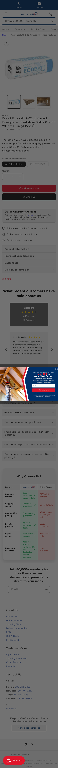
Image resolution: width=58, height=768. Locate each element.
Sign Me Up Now (43, 390)
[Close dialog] (56, 369)
